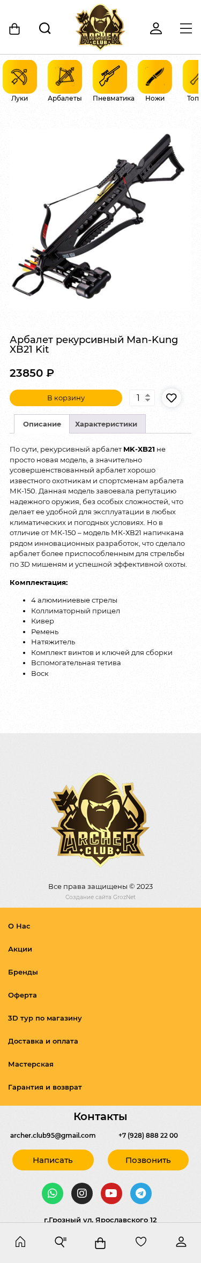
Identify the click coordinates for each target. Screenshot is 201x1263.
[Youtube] (111, 1193)
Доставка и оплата (43, 1041)
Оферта (22, 995)
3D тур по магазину (45, 1018)
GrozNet (124, 897)
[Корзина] (15, 29)
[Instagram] (82, 1193)
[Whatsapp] (52, 1193)
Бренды (23, 972)
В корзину (66, 397)
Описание (42, 424)
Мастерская (31, 1064)
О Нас (19, 926)
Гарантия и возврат (45, 1087)
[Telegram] (141, 1193)
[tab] (42, 423)
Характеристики (106, 424)
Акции (20, 949)
